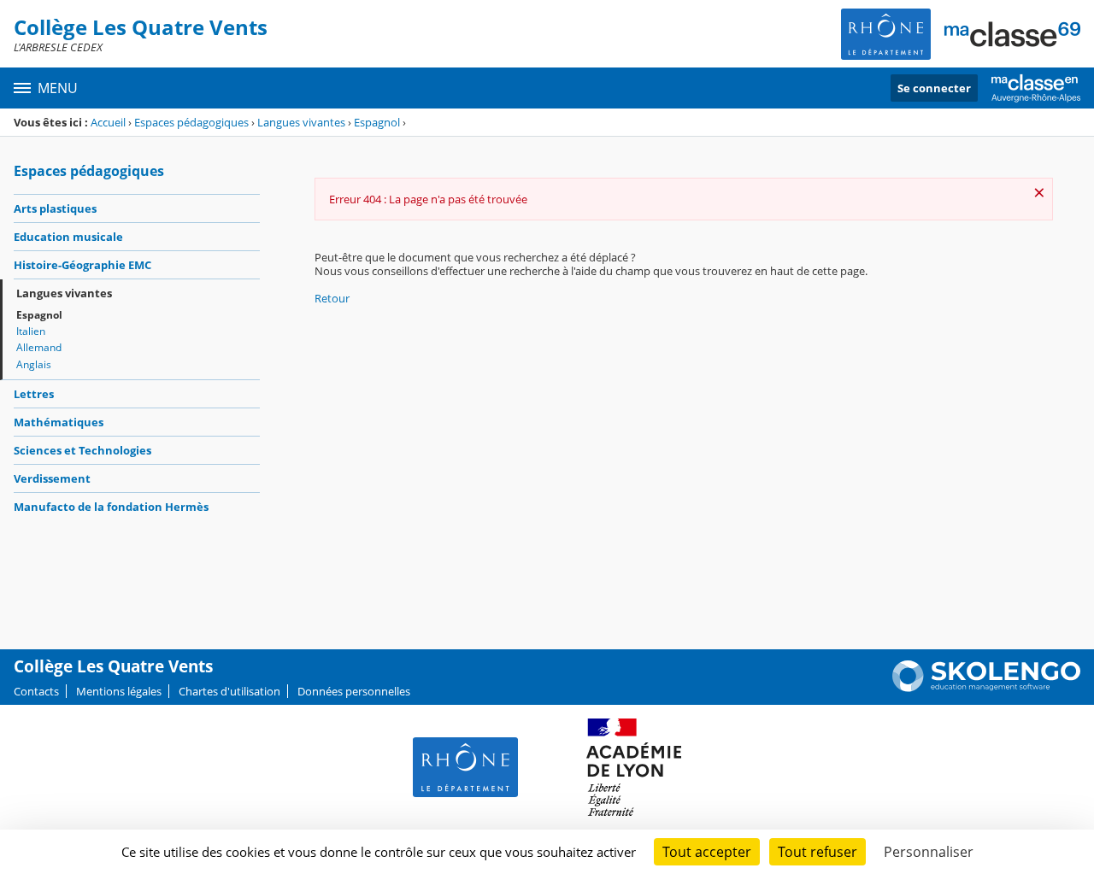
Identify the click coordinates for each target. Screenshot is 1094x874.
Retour (332, 298)
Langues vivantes (301, 122)
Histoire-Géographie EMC (82, 265)
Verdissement (52, 478)
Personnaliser (928, 851)
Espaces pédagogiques (191, 122)
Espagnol (377, 122)
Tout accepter (706, 851)
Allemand (39, 347)
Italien (30, 331)
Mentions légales (119, 691)
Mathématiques (58, 422)
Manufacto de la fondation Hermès (111, 506)
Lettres (34, 394)
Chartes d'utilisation (229, 691)
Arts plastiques (55, 208)
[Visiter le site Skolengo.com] (986, 687)
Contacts (36, 691)
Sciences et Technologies (82, 450)
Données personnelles (353, 691)
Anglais (33, 364)
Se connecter (934, 88)
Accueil (108, 122)
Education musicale (68, 236)
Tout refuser (817, 851)
